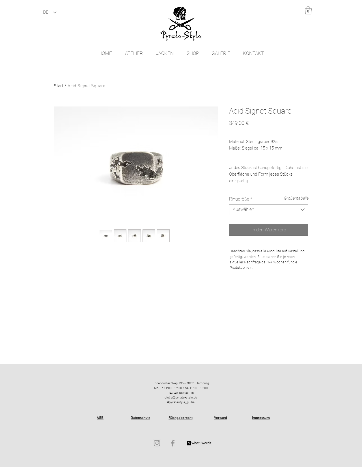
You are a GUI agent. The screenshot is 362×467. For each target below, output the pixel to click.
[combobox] (268, 209)
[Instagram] (157, 443)
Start (58, 86)
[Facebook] (173, 443)
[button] (308, 10)
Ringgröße (240, 199)
